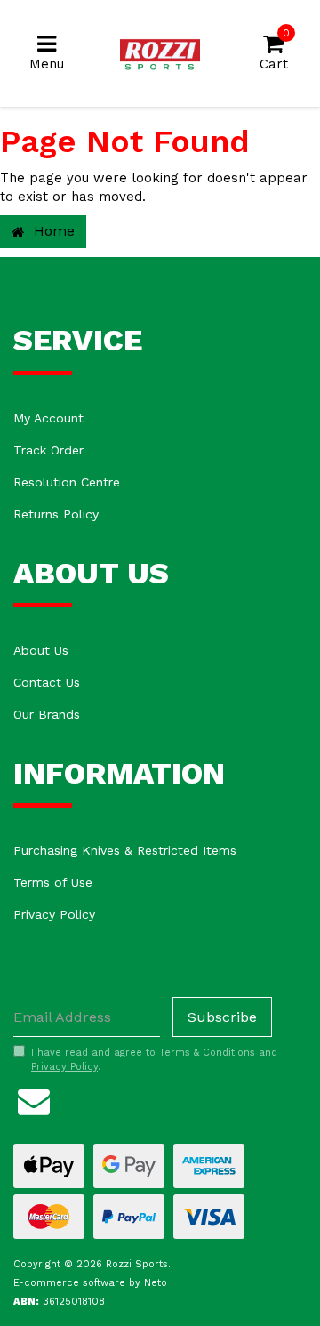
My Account (48, 418)
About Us (40, 650)
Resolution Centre (66, 482)
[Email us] (34, 1099)
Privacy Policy (54, 914)
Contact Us (46, 682)
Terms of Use (52, 882)
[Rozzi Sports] (160, 52)
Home (52, 230)
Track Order (48, 450)
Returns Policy (56, 514)
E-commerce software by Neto (90, 1283)
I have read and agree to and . (154, 1060)
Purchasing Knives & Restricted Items (124, 850)
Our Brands (46, 714)
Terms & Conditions (207, 1052)
